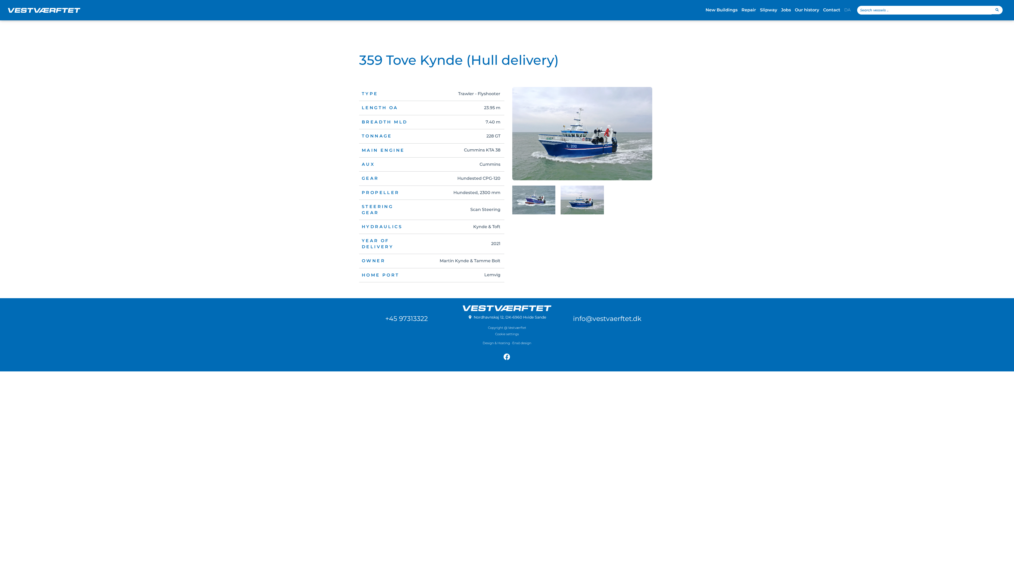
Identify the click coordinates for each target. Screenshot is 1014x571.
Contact (831, 9)
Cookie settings (507, 334)
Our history (807, 9)
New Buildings (722, 9)
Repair (748, 9)
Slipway (768, 9)
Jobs (786, 9)
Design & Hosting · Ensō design (507, 343)
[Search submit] (997, 10)
